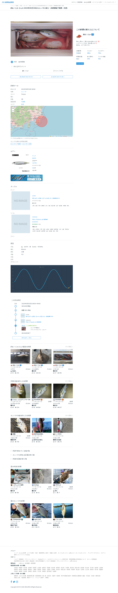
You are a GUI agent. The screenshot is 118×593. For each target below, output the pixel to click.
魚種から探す (53, 553)
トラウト (37, 229)
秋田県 (34, 567)
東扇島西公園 (30, 575)
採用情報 (33, 563)
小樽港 (46, 577)
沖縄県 (54, 571)
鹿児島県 (49, 571)
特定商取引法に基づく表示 (21, 561)
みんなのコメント (20, 66)
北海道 (16, 567)
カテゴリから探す (97, 2)
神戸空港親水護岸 (66, 575)
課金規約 (32, 561)
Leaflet (52, 136)
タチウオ (56, 229)
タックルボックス (109, 2)
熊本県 (34, 571)
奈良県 (58, 569)
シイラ (34, 231)
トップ (16, 553)
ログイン (103, 553)
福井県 (96, 567)
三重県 (34, 569)
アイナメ (67, 229)
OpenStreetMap (59, 136)
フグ (57, 231)
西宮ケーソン (30, 577)
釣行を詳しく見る (26, 337)
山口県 (87, 569)
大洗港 (92, 575)
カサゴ (42, 205)
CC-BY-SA (70, 136)
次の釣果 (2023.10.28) (58, 77)
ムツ (57, 205)
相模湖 (16, 575)
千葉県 (23, 102)
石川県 (92, 567)
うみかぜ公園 (22, 575)
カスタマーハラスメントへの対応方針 (58, 559)
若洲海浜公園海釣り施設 (78, 575)
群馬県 (58, 567)
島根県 (73, 569)
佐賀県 (25, 571)
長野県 (16, 569)
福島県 (44, 567)
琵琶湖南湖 (38, 575)
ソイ (46, 205)
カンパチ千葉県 (15, 144)
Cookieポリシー (42, 559)
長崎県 (30, 571)
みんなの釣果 (87, 2)
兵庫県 (53, 569)
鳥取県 (68, 569)
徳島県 (92, 569)
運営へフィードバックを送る (22, 554)
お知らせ (21, 563)
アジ (39, 205)
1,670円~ (34, 163)
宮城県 (30, 567)
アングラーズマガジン (94, 553)
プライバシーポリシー (31, 559)
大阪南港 (23, 577)
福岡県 (20, 571)
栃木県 (53, 567)
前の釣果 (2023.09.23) (26, 77)
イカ (33, 229)
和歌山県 (63, 569)
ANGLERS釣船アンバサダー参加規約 (46, 561)
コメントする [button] (59, 71)
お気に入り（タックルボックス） (78, 553)
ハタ (49, 205)
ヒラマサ (43, 231)
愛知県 (30, 569)
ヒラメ (47, 229)
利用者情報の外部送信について (77, 559)
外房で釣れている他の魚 (21, 451)
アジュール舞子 (39, 577)
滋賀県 (39, 569)
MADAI (34, 158)
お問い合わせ (73, 561)
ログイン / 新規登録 (77, 2)
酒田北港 (97, 575)
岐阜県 (20, 569)
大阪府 (48, 569)
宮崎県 (44, 571)
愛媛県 (101, 569)
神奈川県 (77, 567)
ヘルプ (16, 559)
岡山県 (78, 569)
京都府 (44, 569)
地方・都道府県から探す (42, 553)
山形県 (39, 567)
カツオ (60, 205)
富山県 (87, 567)
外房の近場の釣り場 (20, 459)
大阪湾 (53, 575)
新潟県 (82, 567)
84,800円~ (35, 222)
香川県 (96, 569)
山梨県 (101, 567)
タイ (36, 205)
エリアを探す (30, 553)
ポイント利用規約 (92, 559)
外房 (22, 104)
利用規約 (21, 559)
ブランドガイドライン (63, 561)
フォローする (80, 63)
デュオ (34, 155)
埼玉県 (62, 567)
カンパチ (23, 91)
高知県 (16, 571)
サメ (68, 205)
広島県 (82, 569)
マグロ (64, 205)
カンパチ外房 (27, 144)
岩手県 (25, 567)
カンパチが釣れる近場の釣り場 (23, 455)
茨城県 (48, 567)
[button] (13, 108)
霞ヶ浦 (44, 575)
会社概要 (27, 563)
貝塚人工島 (17, 577)
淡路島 (58, 575)
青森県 (20, 567)
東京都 (72, 567)
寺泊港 (88, 575)
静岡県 (25, 569)
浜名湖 (49, 575)
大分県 (39, 571)
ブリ (33, 205)
